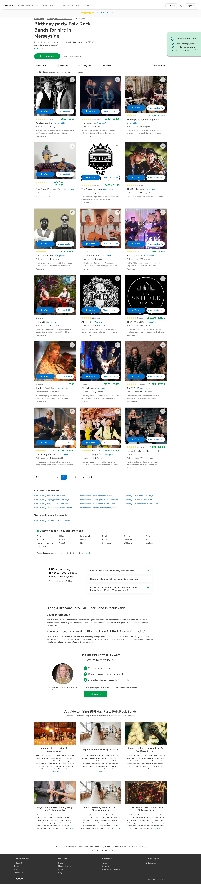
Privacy (17, 869)
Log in (189, 5)
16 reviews (96, 318)
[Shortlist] (181, 5)
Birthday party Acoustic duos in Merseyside (98, 507)
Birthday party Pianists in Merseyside (49, 496)
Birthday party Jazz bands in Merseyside (141, 503)
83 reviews (50, 451)
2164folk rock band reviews (108, 13)
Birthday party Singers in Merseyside (140, 496)
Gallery (61, 869)
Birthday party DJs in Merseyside (138, 500)
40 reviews (141, 252)
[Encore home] (9, 5)
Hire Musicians (24, 5)
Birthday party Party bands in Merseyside (51, 503)
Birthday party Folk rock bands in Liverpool (52, 520)
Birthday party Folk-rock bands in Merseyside (53, 507)
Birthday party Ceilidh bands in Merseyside (97, 503)
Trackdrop (150, 879)
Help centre (18, 863)
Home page (39, 18)
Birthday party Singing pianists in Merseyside (52, 500)
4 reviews (140, 185)
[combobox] (45, 66)
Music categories (65, 866)
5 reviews (140, 318)
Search (173, 5)
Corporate (66, 5)
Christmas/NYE (82, 5)
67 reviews (141, 447)
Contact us (18, 872)
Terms (16, 866)
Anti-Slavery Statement (111, 869)
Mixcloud (161, 879)
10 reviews (40, 185)
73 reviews (141, 384)
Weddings (40, 5)
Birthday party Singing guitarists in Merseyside (99, 500)
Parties (53, 5)
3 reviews (50, 252)
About (104, 863)
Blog (60, 872)
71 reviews (96, 451)
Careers (105, 866)
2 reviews (140, 116)
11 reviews (96, 119)
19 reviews (50, 119)
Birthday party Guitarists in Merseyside (96, 496)
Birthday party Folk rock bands (59, 18)
